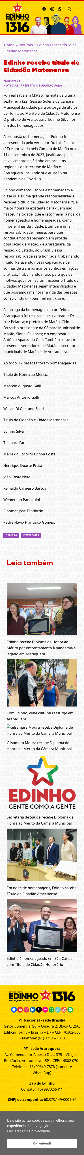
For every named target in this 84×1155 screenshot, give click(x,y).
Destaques (31, 535)
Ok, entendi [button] (42, 1143)
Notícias (26, 44)
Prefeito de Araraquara (41, 85)
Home (9, 44)
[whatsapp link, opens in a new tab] (60, 8)
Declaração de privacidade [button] (28, 1131)
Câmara (11, 535)
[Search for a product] (69, 9)
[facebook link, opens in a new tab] (44, 8)
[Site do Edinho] (18, 17)
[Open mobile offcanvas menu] (78, 9)
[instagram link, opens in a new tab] (52, 8)
